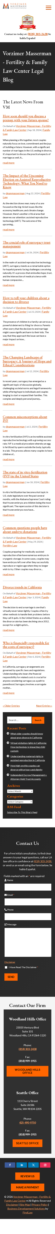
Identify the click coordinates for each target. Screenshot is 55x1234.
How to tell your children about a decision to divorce (26, 300)
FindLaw (28, 1212)
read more (9, 162)
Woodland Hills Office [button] (27, 1071)
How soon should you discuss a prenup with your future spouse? (26, 118)
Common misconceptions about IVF (25, 418)
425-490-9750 (27, 1122)
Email (10, 894)
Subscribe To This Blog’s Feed (22, 812)
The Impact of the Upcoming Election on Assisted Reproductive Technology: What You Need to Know (27, 181)
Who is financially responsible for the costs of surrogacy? (26, 645)
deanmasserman (15, 193)
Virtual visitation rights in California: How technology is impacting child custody (28, 747)
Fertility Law (10, 545)
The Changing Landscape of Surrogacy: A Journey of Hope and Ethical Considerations (27, 361)
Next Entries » (44, 705)
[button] (48, 7)
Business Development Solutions (26, 1208)
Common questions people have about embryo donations (25, 529)
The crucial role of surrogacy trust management (26, 244)
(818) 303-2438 (38, 34)
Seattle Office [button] (27, 1143)
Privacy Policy (40, 1204)
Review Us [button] (27, 1176)
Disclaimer (9, 962)
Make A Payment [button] (27, 1187)
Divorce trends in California (22, 587)
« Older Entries (11, 705)
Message (11, 924)
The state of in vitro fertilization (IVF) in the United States (25, 474)
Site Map (25, 1204)
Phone (10, 909)
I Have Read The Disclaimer (23, 967)
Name (9, 880)
